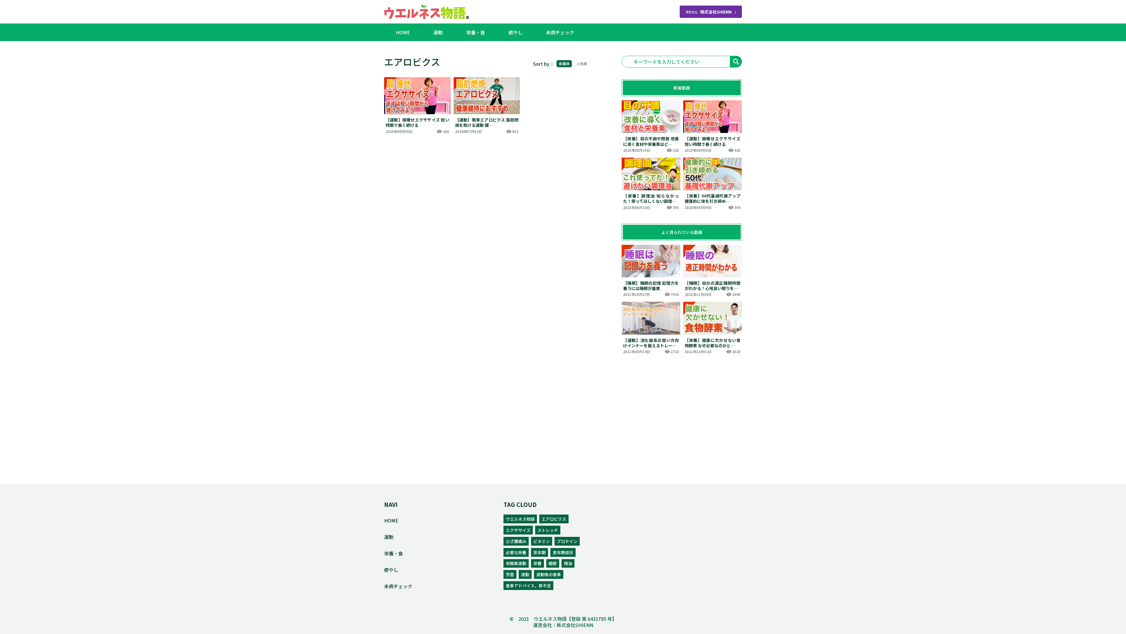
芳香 (510, 574)
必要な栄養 (516, 552)
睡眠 (553, 563)
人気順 (581, 63)
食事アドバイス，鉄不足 (528, 586)
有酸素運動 (516, 563)
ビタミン (541, 541)
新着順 (564, 63)
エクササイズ (518, 530)
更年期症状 (563, 552)
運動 (438, 32)
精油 (568, 563)
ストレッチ (547, 530)
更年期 (539, 552)
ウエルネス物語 (520, 519)
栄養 (537, 563)
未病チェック (560, 32)
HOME (403, 32)
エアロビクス (554, 519)
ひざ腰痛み (516, 541)
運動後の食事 (548, 574)
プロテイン (567, 541)
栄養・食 (475, 32)
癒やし (515, 32)
